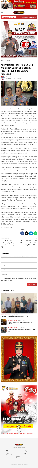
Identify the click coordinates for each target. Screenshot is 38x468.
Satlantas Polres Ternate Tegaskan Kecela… (16, 317)
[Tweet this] (27, 233)
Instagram (11, 454)
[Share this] (22, 233)
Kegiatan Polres (5, 315)
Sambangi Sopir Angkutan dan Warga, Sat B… (21, 330)
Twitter (29, 451)
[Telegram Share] (31, 233)
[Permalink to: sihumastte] (3, 78)
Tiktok (20, 457)
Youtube (29, 454)
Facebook (11, 451)
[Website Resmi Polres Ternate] (19, 12)
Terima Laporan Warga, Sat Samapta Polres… (20, 323)
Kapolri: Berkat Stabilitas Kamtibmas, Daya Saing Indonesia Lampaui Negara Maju (8, 243)
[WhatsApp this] (35, 233)
